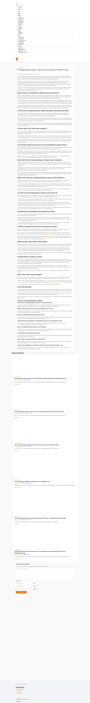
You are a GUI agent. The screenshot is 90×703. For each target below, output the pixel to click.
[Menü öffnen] (17, 59)
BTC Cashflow (20, 38)
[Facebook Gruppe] (17, 701)
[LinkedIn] (18, 701)
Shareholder (47, 237)
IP (55, 188)
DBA (67, 282)
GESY (19, 25)
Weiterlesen (17, 384)
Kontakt (18, 691)
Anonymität (22, 238)
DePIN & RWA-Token (21, 40)
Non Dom (20, 33)
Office (65, 218)
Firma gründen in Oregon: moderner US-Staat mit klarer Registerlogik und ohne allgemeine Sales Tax (40, 378)
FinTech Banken (21, 41)
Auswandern (20, 19)
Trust (57, 188)
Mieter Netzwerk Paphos (22, 52)
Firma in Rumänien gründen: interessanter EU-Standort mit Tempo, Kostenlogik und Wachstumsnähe (40, 518)
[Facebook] (16, 701)
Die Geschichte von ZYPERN (21, 684)
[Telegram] (19, 701)
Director (43, 237)
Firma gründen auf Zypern (61, 347)
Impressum (19, 690)
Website (34, 589)
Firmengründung (20, 67)
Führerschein (20, 22)
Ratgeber (34, 140)
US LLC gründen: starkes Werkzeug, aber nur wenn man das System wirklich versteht (36, 445)
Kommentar (18, 580)
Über (19, 11)
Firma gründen (20, 21)
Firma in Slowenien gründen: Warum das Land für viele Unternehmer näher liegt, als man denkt (39, 411)
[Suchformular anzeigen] (17, 5)
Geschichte (20, 24)
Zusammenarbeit (20, 689)
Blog (19, 13)
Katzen (19, 31)
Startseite (20, 6)
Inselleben (20, 26)
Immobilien (20, 28)
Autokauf (20, 17)
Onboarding (20, 50)
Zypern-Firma (19, 282)
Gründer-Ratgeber (22, 88)
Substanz (28, 155)
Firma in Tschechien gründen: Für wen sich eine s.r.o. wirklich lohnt (32, 481)
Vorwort (19, 8)
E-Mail (34, 586)
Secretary (53, 237)
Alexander (21, 74)
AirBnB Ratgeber (21, 37)
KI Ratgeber (20, 44)
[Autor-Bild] (45, 72)
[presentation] (45, 364)
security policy (20, 693)
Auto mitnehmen (21, 18)
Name (34, 583)
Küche (19, 29)
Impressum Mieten (21, 49)
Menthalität (20, 32)
